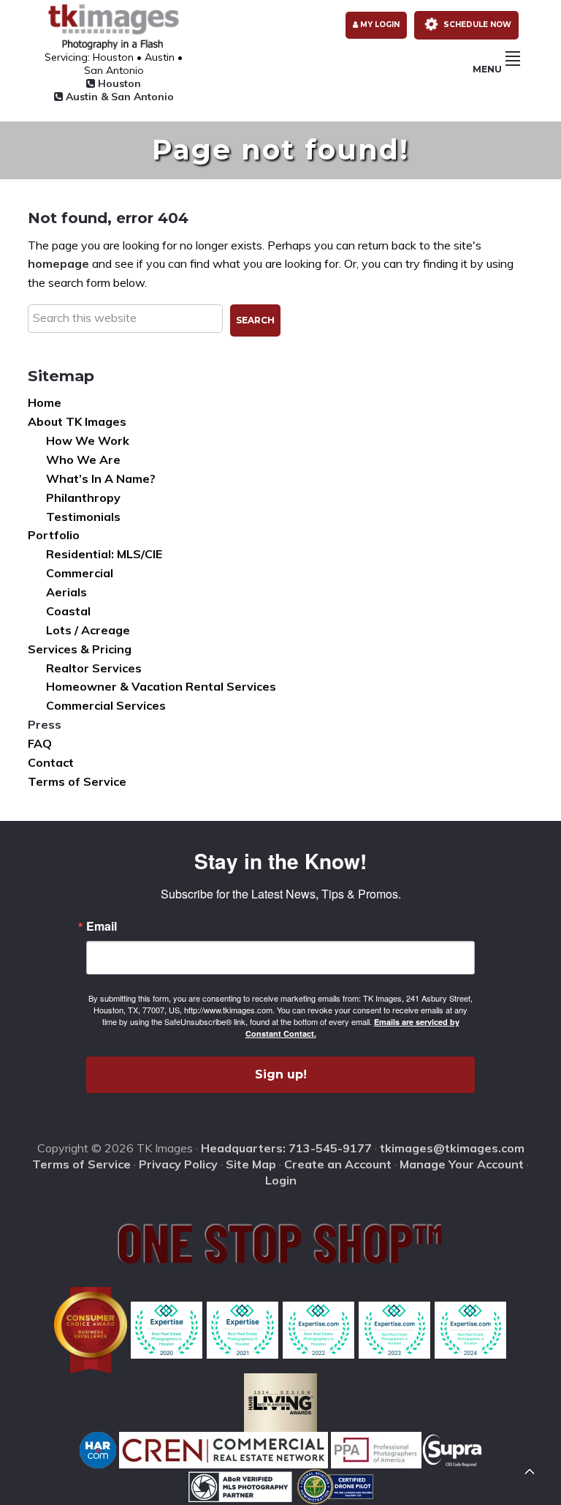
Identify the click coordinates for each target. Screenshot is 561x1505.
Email (101, 926)
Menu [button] (487, 69)
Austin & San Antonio (118, 96)
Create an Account (338, 1164)
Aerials (66, 592)
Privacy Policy (178, 1164)
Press (44, 724)
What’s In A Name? (101, 478)
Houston (118, 83)
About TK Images (77, 421)
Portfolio (54, 535)
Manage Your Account (462, 1164)
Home (44, 402)
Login (281, 1180)
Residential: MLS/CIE (104, 554)
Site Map (251, 1164)
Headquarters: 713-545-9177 (286, 1148)
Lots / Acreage (88, 630)
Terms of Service (77, 781)
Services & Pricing (79, 649)
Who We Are (83, 459)
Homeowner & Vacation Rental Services (161, 686)
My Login (379, 24)
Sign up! (281, 1074)
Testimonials (83, 516)
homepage (58, 263)
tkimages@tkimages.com (452, 1148)
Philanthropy (83, 497)
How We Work (87, 440)
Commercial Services (106, 705)
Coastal (68, 611)
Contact (51, 762)
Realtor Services (94, 668)
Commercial (79, 573)
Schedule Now (476, 24)
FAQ (40, 743)
